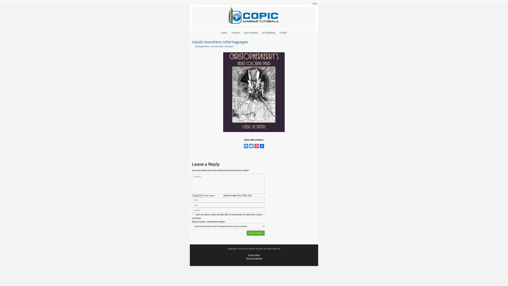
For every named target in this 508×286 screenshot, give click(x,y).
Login (314, 4)
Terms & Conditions (254, 258)
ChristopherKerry (202, 46)
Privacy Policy (254, 255)
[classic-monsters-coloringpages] (254, 92)
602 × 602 (224, 46)
